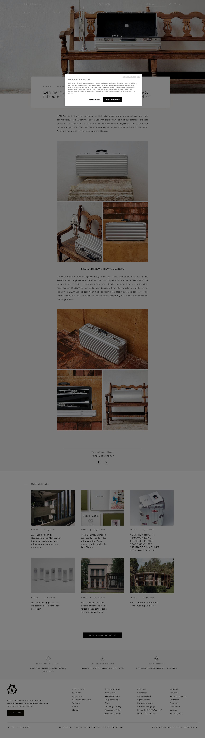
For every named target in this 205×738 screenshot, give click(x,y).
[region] (103, 90)
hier (77, 87)
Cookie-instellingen (94, 99)
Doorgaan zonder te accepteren (131, 77)
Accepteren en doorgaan (113, 100)
